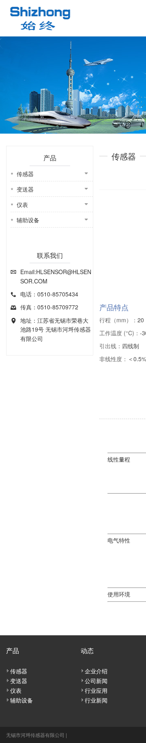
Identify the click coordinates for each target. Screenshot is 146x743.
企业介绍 (96, 671)
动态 (87, 650)
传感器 (25, 174)
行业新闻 (96, 700)
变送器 (25, 189)
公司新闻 (96, 681)
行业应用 (96, 690)
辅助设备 (28, 220)
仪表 (22, 204)
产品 (12, 650)
